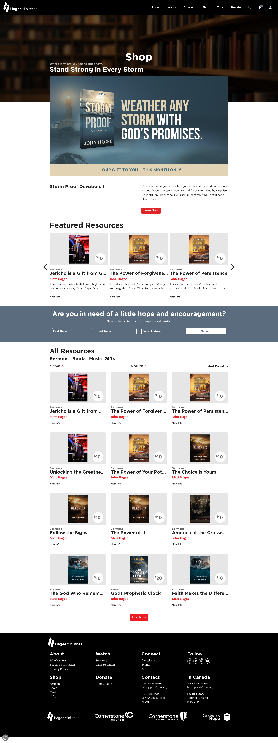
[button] (249, 7)
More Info (55, 296)
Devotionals (149, 660)
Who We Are (58, 660)
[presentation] (44, 267)
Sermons (101, 660)
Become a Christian (62, 664)
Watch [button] (172, 7)
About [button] (156, 7)
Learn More (151, 210)
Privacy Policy (59, 669)
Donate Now (104, 684)
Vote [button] (220, 7)
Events (145, 664)
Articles (146, 669)
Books (53, 688)
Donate (236, 7)
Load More (139, 617)
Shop (206, 7)
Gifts (53, 696)
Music (53, 692)
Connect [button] (189, 7)
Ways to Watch (105, 664)
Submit (206, 331)
